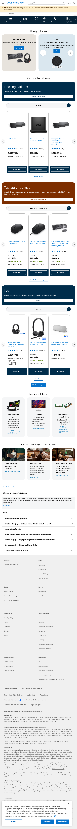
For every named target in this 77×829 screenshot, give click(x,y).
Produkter (7, 622)
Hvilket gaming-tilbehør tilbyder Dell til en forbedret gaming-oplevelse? (28, 534)
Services (6, 631)
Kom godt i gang (61, 475)
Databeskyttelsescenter (45, 670)
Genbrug (41, 640)
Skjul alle (15, 487)
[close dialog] (74, 8)
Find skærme (37, 428)
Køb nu (57, 51)
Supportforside (8, 591)
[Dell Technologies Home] (15, 3)
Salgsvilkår (31, 695)
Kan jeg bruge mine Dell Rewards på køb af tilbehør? (21, 545)
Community (42, 591)
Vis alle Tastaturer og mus (38, 280)
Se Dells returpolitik (11, 471)
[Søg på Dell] (63, 2)
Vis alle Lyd (38, 379)
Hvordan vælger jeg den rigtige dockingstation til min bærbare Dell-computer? (30, 540)
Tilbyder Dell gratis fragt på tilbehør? (17, 550)
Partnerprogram (9, 670)
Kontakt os (41, 596)
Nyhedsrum (42, 635)
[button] (69, 3)
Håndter (13, 821)
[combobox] (46, 2)
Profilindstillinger (43, 574)
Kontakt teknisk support (11, 596)
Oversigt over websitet (11, 564)
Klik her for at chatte (58, 769)
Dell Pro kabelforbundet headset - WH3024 (38, 344)
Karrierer (41, 622)
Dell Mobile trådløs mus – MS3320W (16, 243)
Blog (39, 662)
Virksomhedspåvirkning (45, 644)
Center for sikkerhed (44, 675)
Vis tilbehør (19, 48)
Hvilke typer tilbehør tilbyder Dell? (16, 518)
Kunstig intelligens (9, 618)
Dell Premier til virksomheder (32, 688)
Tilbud (6, 635)
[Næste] (74, 141)
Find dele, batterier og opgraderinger (63, 429)
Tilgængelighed (35, 705)
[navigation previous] (8, 105)
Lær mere (33, 477)
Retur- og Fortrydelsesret (11, 600)
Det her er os (42, 618)
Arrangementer (43, 666)
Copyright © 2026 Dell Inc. (13, 695)
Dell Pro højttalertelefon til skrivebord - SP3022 (59, 344)
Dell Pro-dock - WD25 (15, 139)
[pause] (53, 67)
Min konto (41, 565)
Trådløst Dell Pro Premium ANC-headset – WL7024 (16, 345)
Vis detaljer (16, 169)
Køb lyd (38, 300)
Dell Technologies (10, 688)
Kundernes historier (44, 648)
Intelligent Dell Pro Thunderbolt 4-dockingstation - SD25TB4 (57, 142)
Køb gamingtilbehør (12, 432)
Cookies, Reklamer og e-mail (36, 700)
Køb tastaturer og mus (38, 199)
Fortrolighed (44, 695)
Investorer (41, 631)
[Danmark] (4, 14)
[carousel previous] (43, 53)
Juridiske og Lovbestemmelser (15, 705)
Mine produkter (43, 578)
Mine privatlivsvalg (11, 700)
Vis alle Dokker (38, 177)
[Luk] (68, 803)
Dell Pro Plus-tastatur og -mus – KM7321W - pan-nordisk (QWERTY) (60, 244)
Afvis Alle (47, 821)
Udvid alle (6, 487)
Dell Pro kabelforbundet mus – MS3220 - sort (38, 243)
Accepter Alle (62, 821)
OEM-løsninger (8, 666)
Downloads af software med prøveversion (51, 679)
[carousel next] (70, 53)
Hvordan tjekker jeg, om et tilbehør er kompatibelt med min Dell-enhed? (28, 524)
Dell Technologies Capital (46, 626)
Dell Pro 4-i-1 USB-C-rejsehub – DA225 (37, 140)
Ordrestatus (42, 569)
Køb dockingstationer (38, 96)
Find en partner (8, 662)
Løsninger (7, 626)
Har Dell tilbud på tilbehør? (13, 529)
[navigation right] (75, 20)
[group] (56, 52)
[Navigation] (2, 3)
